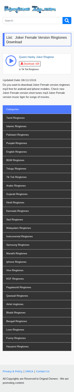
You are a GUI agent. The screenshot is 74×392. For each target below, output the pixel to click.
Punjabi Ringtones (16, 143)
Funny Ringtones (16, 338)
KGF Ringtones (15, 278)
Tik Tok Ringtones (16, 177)
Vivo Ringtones (14, 270)
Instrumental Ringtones (19, 236)
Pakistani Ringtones (17, 134)
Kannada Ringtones (17, 211)
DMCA (29, 371)
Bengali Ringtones (16, 321)
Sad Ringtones (14, 219)
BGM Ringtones (15, 160)
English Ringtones (16, 151)
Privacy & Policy (12, 371)
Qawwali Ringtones (17, 295)
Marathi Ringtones (16, 253)
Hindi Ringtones (15, 202)
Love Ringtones (15, 329)
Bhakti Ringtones (16, 312)
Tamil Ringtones (15, 118)
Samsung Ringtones (17, 245)
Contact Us (42, 371)
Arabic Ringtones (16, 185)
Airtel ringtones (14, 304)
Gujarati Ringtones (16, 194)
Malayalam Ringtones (18, 228)
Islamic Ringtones (16, 126)
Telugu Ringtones (16, 168)
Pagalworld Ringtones (18, 287)
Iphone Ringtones (16, 262)
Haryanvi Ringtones (17, 346)
